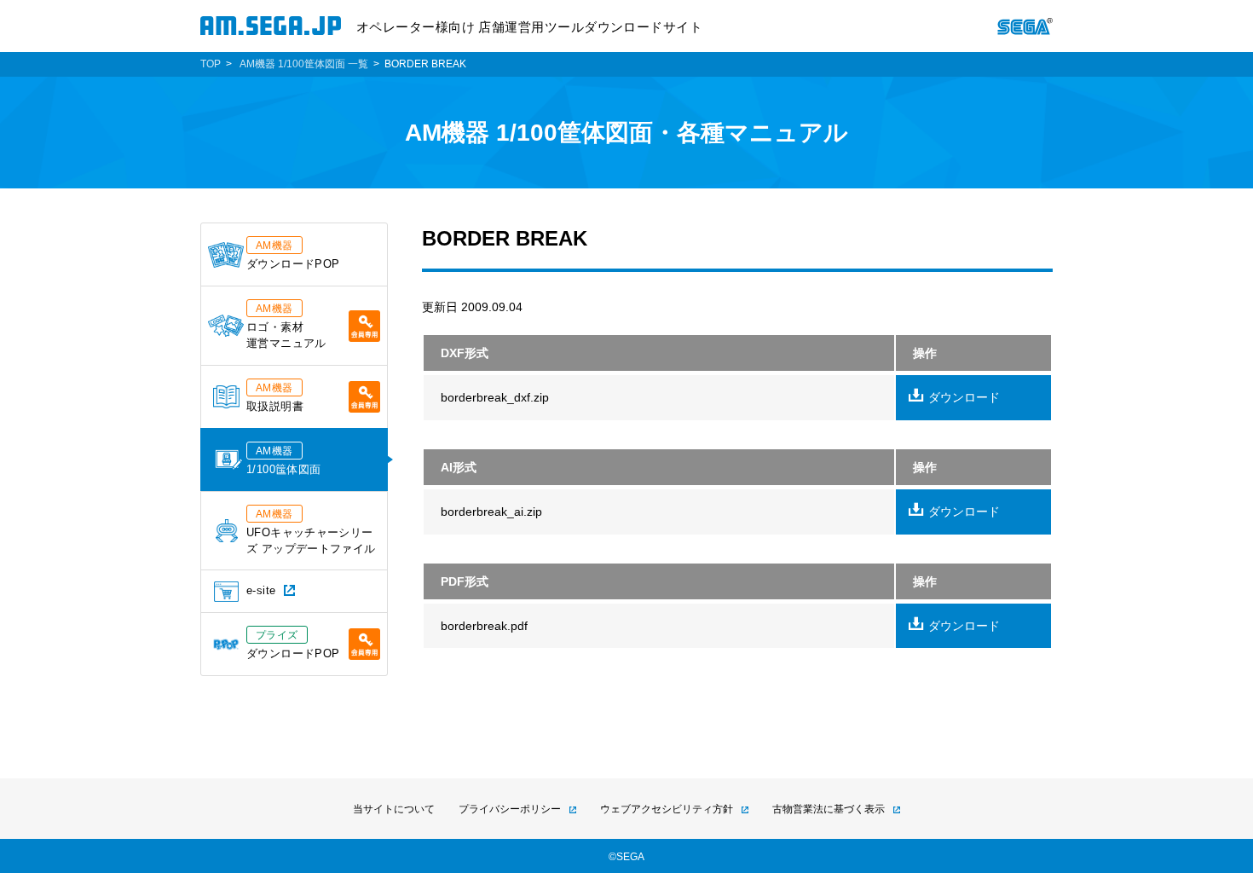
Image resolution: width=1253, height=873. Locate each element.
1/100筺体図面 (283, 460)
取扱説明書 (274, 397)
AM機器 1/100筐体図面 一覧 (304, 64)
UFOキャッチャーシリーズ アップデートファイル (311, 531)
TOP (210, 64)
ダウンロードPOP (292, 255)
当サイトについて (394, 809)
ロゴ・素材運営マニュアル (286, 326)
